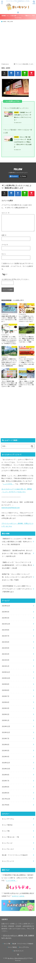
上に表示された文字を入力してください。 (15, 279)
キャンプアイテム (8, 819)
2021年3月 (5, 660)
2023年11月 (6, 606)
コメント (5, 213)
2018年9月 (5, 774)
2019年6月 (5, 744)
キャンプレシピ (7, 843)
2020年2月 (5, 714)
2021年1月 (5, 666)
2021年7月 (5, 636)
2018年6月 (5, 787)
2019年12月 (6, 726)
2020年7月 (5, 696)
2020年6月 (5, 702)
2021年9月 (5, 630)
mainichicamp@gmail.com (10, 507)
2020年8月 (5, 690)
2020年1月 (5, 720)
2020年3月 (5, 708)
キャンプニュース (8, 861)
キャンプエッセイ (8, 849)
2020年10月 (6, 678)
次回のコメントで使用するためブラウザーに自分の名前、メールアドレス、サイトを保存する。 (17, 266)
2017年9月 (5, 805)
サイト (3, 254)
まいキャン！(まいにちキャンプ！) (17, 958)
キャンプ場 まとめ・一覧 (10, 837)
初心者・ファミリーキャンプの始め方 (15, 855)
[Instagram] (18, 12)
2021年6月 (5, 642)
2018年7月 (5, 780)
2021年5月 (5, 648)
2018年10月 (6, 768)
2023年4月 (5, 618)
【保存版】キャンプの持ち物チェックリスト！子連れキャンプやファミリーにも (18, 16)
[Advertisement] (18, 41)
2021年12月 (6, 624)
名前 (3, 235)
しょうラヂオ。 (8, 484)
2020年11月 (6, 672)
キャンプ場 (6, 831)
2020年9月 (5, 684)
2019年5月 (5, 750)
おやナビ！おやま (18, 896)
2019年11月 (6, 732)
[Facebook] (14, 176)
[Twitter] (23, 176)
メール (4, 244)
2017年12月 (6, 799)
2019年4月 (5, 756)
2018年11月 (6, 762)
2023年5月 (5, 612)
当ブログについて (19, 951)
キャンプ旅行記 (7, 825)
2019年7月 (5, 738)
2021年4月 (5, 654)
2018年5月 (5, 793)
